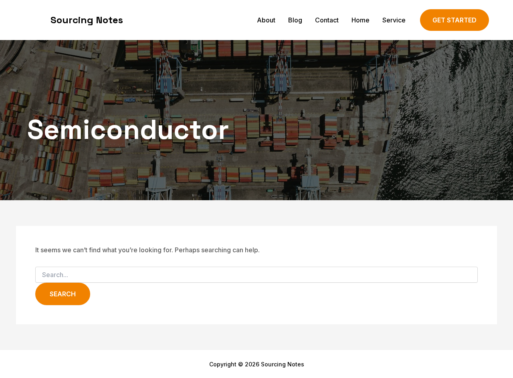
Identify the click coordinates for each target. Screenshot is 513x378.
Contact (327, 20)
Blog (295, 20)
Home (360, 20)
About (266, 20)
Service (394, 20)
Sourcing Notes (86, 20)
